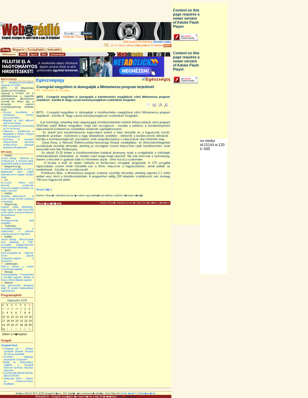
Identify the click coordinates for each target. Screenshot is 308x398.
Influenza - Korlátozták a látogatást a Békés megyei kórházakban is (18, 134)
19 (12, 321)
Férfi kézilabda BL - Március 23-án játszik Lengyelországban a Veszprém (17, 257)
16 (30, 316)
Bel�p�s (69, 36)
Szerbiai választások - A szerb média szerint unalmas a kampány (17, 199)
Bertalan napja (162, 41)
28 (21, 325)
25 (8, 325)
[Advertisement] (87, 11)
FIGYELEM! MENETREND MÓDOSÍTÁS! (18, 374)
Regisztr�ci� (84, 36)
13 (16, 316)
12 (12, 316)
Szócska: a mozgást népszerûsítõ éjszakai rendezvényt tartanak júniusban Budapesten (18, 143)
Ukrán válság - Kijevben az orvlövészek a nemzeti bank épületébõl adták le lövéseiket (17, 161)
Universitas (57, 54)
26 (12, 325)
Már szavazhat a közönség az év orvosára (18, 127)
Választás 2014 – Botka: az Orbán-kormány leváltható (18, 381)
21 (21, 321)
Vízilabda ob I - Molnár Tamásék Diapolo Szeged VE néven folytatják (18, 351)
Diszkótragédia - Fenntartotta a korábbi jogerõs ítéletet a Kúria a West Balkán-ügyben (17, 277)
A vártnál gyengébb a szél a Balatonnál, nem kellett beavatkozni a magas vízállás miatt (17, 173)
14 (21, 316)
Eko (44, 54)
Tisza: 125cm (126, 45)
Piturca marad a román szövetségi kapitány (17, 267)
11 (8, 316)
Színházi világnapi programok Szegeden (18, 358)
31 (3, 329)
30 (30, 325)
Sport (34, 54)
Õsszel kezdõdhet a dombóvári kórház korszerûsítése (18, 115)
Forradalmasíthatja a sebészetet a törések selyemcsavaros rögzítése (17, 231)
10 (3, 316)
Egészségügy (50, 80)
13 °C (113, 45)
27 (16, 325)
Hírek (23, 54)
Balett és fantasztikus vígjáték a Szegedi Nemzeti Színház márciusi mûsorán (18, 366)
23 (30, 321)
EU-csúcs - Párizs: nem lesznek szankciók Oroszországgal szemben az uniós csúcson (17, 186)
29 (26, 325)
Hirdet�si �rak (147, 393)
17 (3, 321)
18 (8, 321)
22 (26, 321)
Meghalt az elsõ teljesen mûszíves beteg (18, 121)
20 (16, 321)
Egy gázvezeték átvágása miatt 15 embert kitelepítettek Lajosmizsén (17, 288)
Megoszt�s (43, 189)
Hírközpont (9, 54)
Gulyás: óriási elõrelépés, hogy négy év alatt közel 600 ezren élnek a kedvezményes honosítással (17, 211)
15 (26, 316)
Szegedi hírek (9, 345)
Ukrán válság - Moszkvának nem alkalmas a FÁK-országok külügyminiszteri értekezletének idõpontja (17, 243)
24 (3, 325)
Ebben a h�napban (14, 334)
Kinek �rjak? (128, 393)
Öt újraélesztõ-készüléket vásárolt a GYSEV (17, 84)
